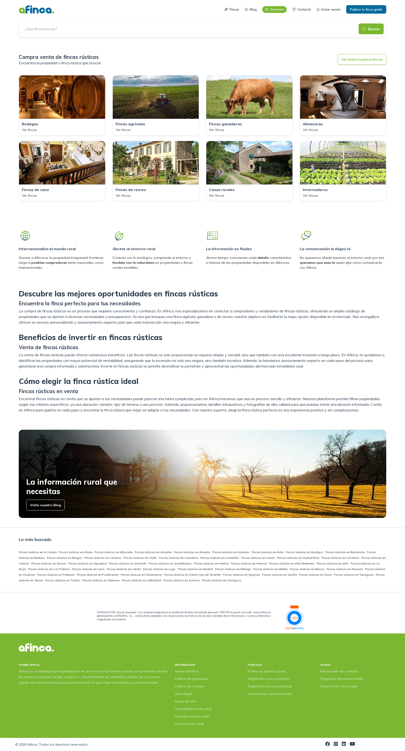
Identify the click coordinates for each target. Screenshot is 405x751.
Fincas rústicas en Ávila (267, 552)
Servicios (277, 9)
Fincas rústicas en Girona (49, 563)
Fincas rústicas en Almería (192, 552)
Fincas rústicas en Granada (128, 563)
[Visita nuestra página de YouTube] (352, 744)
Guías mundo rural (189, 724)
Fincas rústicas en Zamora (181, 580)
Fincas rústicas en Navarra (345, 569)
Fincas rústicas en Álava (76, 552)
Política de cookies (189, 686)
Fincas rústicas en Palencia (56, 574)
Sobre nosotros (187, 671)
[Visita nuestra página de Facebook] (327, 744)
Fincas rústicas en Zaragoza (221, 580)
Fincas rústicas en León (88, 569)
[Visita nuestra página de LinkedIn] (344, 744)
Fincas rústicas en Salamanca (141, 574)
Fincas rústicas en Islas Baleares (292, 563)
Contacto (304, 9)
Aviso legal (183, 694)
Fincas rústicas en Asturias (231, 552)
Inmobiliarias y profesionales (270, 694)
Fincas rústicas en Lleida (124, 569)
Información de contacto (339, 671)
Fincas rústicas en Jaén (333, 563)
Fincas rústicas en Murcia (307, 569)
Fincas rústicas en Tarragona (354, 574)
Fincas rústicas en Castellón (220, 557)
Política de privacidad (191, 679)
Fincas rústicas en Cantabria (179, 557)
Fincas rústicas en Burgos (65, 557)
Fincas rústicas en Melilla (270, 569)
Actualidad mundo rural (193, 709)
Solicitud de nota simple (339, 686)
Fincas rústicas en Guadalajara (170, 563)
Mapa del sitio (186, 701)
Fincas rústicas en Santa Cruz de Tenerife (192, 574)
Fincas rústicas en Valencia (101, 580)
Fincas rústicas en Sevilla (279, 574)
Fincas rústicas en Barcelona (345, 552)
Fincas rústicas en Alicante (153, 552)
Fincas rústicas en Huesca (249, 563)
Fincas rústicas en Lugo (159, 569)
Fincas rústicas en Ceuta (258, 557)
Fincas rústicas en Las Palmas (49, 569)
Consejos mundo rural (192, 716)
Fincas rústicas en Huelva (211, 563)
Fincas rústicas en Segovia (242, 574)
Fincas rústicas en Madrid (196, 569)
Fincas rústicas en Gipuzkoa (87, 563)
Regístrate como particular (268, 679)
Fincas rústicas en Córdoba (341, 557)
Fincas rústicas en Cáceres (103, 557)
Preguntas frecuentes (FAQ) (341, 679)
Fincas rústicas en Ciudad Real (298, 557)
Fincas (234, 9)
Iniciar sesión (331, 9)
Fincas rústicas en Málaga (233, 569)
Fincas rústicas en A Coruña (38, 552)
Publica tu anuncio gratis (267, 671)
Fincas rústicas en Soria (315, 574)
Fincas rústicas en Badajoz (305, 552)
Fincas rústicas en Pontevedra (98, 574)
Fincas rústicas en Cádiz (141, 557)
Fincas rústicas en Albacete (114, 552)
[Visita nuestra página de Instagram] (336, 744)
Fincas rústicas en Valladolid (142, 580)
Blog (253, 9)
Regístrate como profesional (270, 686)
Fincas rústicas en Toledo (63, 580)
